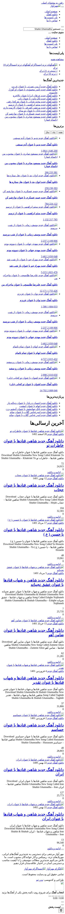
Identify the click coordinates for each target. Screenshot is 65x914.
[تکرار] (50, 896)
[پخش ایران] (62, 802)
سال (47, 132)
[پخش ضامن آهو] (62, 662)
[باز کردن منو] (62, 6)
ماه (54, 132)
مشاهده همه (57, 59)
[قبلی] (53, 896)
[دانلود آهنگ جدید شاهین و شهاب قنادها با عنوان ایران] (35, 804)
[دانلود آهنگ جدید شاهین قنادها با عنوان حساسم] (38, 715)
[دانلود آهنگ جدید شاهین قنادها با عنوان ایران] (40, 759)
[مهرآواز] (55, 5)
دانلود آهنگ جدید (55, 434)
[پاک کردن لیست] (61, 910)
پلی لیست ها (50, 17)
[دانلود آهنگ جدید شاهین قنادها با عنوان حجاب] (39, 475)
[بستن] (62, 907)
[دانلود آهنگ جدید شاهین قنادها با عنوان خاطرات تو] (37, 431)
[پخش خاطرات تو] (62, 473)
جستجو (57, 29)
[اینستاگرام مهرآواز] (35, 868)
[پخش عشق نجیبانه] (62, 618)
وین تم (39, 880)
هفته (60, 132)
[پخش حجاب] (62, 517)
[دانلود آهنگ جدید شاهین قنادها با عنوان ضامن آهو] (37, 620)
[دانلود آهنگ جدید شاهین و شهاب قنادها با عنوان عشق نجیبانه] (32, 570)
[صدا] (62, 901)
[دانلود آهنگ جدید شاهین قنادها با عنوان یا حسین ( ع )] (36, 520)
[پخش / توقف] (56, 896)
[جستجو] (62, 29)
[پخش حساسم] (62, 757)
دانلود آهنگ (51, 14)
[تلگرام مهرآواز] (55, 868)
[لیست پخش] (62, 904)
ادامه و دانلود (54, 472)
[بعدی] (59, 896)
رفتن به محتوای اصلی (52, 2)
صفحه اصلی (51, 11)
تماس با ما (52, 20)
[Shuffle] (62, 896)
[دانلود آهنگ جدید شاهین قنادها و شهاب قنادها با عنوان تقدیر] (32, 668)
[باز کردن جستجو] (62, 26)
